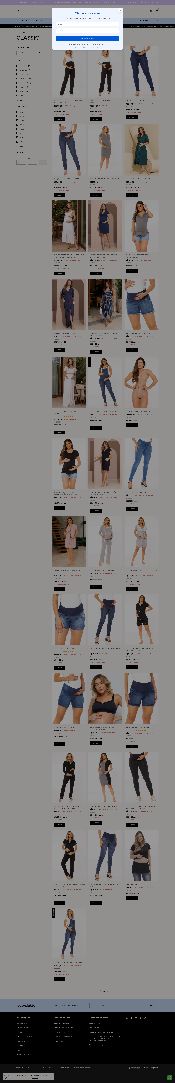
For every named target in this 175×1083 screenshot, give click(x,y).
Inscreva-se (87, 38)
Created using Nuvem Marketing (87, 47)
